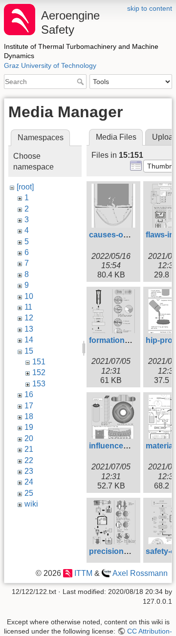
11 (28, 307)
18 (28, 416)
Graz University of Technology (50, 65)
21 (28, 449)
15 (28, 351)
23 (28, 471)
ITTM (83, 573)
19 (28, 427)
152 (38, 372)
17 (28, 406)
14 (28, 340)
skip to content (149, 8)
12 (28, 318)
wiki (31, 504)
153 (38, 384)
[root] (25, 187)
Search (81, 81)
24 (28, 482)
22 (28, 460)
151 (38, 362)
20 (28, 438)
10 (28, 296)
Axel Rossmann (140, 573)
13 (28, 329)
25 (28, 493)
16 (28, 394)
